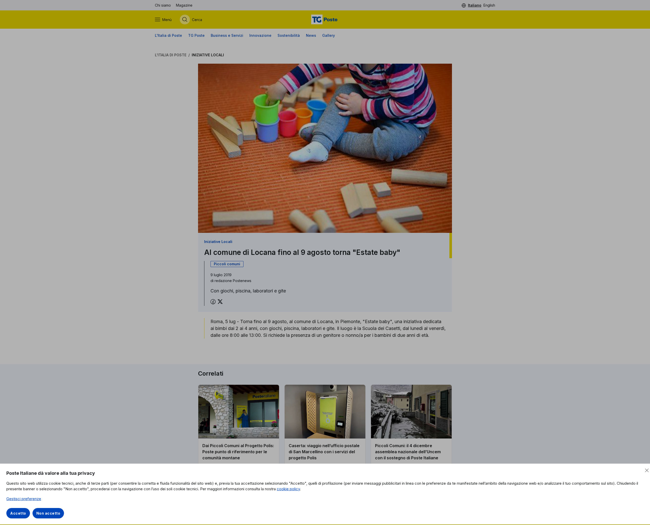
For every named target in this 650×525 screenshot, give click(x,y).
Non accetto (48, 513)
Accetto (18, 513)
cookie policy (288, 488)
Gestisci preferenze (23, 498)
